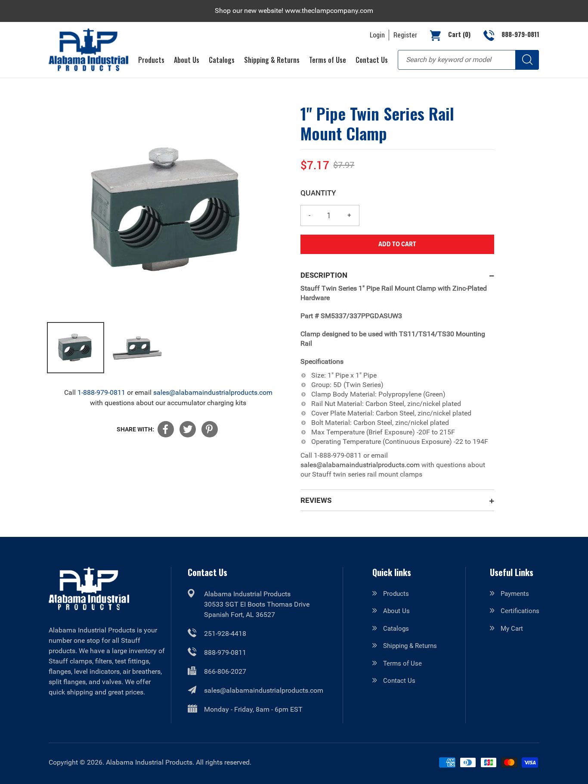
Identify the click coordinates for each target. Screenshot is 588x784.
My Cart (512, 628)
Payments (515, 594)
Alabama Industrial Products (149, 762)
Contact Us (399, 681)
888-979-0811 (225, 652)
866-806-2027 (225, 671)
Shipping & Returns (410, 646)
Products (396, 594)
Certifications (520, 611)
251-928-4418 (225, 633)
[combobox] (468, 60)
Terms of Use (402, 663)
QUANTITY (318, 193)
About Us (396, 611)
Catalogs (396, 628)
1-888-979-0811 (101, 392)
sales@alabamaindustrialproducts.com (212, 392)
